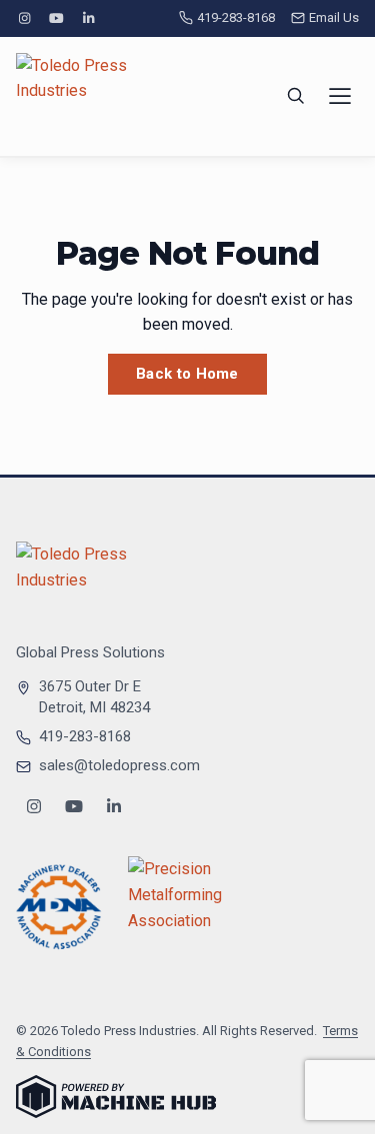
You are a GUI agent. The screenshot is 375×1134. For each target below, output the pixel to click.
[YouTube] (56, 18)
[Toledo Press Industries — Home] (91, 96)
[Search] (296, 96)
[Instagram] (24, 18)
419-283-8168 (236, 17)
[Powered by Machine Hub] (116, 1096)
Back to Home (187, 374)
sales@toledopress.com (119, 765)
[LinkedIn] (89, 18)
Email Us (334, 17)
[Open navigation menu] (340, 96)
